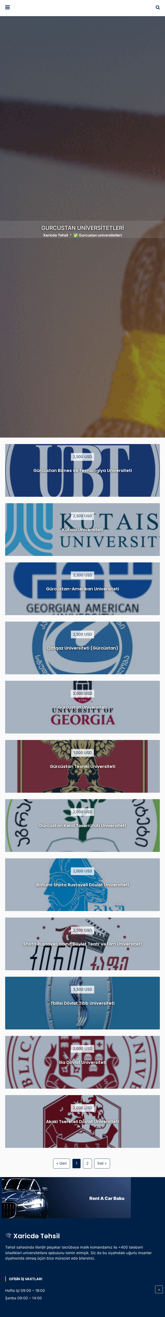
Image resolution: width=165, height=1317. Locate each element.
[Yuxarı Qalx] (159, 1289)
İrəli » (102, 1163)
